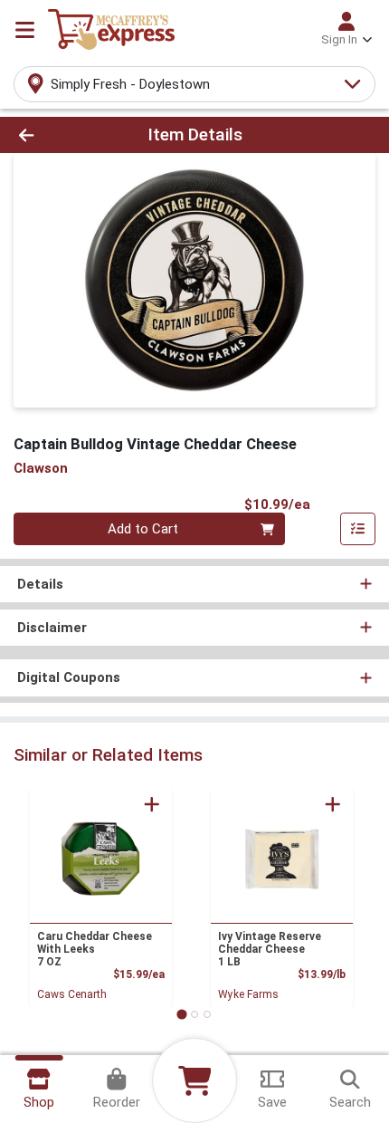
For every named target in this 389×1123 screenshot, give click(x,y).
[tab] (181, 1014)
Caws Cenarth (72, 994)
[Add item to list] (358, 529)
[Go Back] (59, 135)
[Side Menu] (24, 30)
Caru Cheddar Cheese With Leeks (94, 949)
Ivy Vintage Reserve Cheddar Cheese (269, 949)
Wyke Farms (248, 994)
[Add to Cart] (152, 804)
